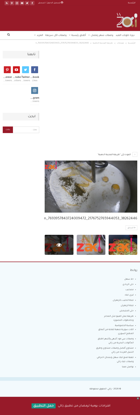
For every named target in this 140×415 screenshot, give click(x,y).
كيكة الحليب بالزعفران (123, 300)
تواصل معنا (128, 367)
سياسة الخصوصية (124, 326)
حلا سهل (129, 279)
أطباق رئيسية (78, 35)
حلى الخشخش (126, 311)
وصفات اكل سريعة (56, 35)
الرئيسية (131, 3)
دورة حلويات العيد (125, 35)
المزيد (40, 35)
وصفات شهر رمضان (102, 35)
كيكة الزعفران (127, 306)
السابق (130, 228)
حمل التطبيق (43, 406)
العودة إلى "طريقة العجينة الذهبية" (114, 155)
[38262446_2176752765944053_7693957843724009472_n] (123, 245)
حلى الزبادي (128, 284)
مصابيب (129, 290)
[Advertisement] (91, 77)
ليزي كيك (129, 295)
